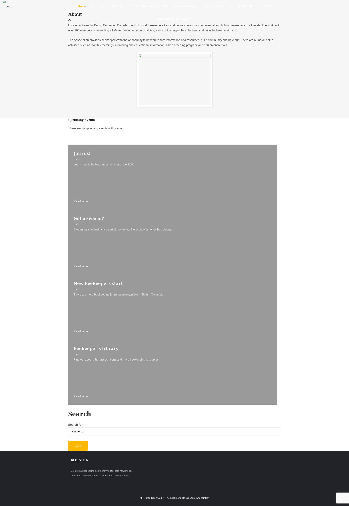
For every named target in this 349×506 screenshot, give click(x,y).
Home (82, 6)
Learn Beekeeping (186, 6)
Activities (98, 6)
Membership (245, 6)
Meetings (116, 6)
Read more (81, 201)
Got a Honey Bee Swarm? (174, 19)
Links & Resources (218, 6)
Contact (265, 6)
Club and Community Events (148, 6)
